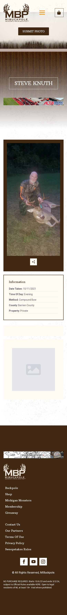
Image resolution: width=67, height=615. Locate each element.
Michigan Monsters (18, 500)
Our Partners (14, 530)
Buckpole (11, 488)
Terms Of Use (14, 537)
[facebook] (24, 561)
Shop (8, 494)
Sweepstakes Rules (18, 549)
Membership (13, 506)
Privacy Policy (14, 543)
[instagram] (43, 561)
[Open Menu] (42, 12)
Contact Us (12, 524)
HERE (38, 584)
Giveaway (11, 512)
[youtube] (33, 561)
